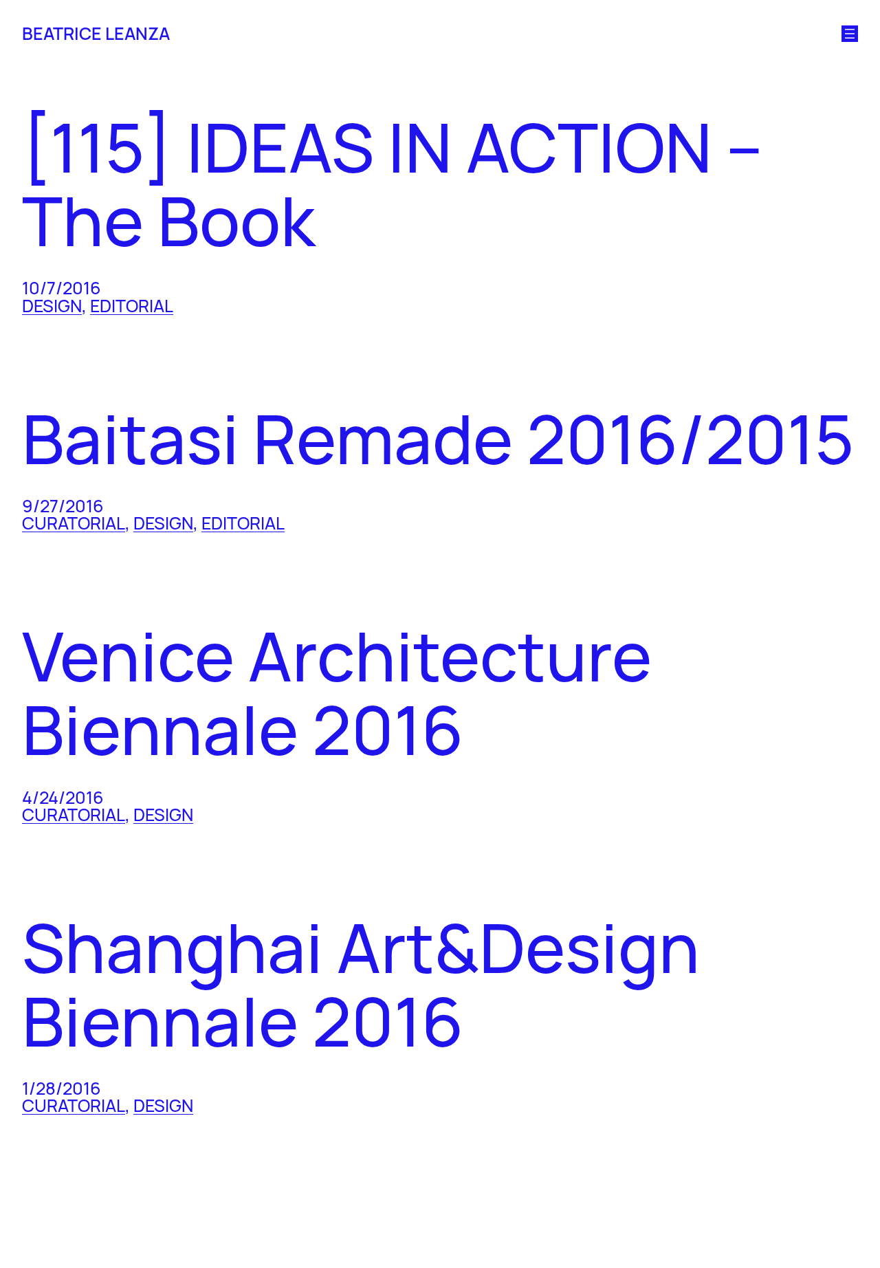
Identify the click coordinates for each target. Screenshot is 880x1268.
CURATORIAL (73, 523)
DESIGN (52, 306)
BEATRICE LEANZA (96, 33)
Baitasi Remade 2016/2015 (438, 439)
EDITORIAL (131, 306)
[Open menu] (850, 33)
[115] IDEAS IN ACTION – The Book (392, 184)
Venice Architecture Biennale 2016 (337, 693)
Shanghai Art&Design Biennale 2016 (361, 984)
